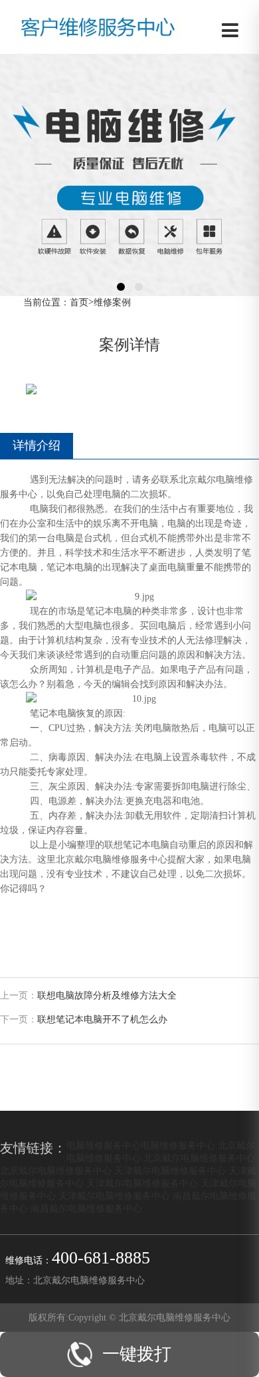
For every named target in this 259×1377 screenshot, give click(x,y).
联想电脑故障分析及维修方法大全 (107, 996)
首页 (79, 302)
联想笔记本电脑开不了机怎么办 (102, 1019)
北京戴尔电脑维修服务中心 (199, 1158)
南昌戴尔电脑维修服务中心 (86, 1208)
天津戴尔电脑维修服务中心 (170, 1170)
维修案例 (112, 302)
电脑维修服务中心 (103, 1145)
